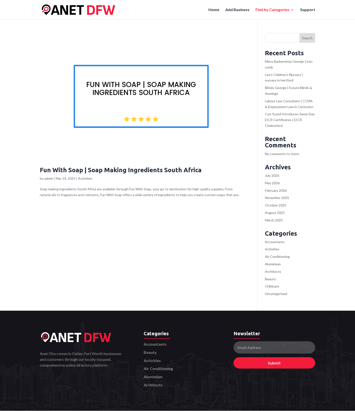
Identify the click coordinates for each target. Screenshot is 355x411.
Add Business (237, 10)
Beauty (270, 279)
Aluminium (273, 264)
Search (307, 38)
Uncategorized (276, 294)
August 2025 (275, 213)
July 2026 (272, 175)
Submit (274, 363)
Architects (273, 271)
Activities (85, 178)
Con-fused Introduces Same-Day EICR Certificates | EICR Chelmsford (290, 120)
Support (307, 10)
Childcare (272, 286)
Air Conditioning (277, 256)
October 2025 (275, 205)
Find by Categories (272, 10)
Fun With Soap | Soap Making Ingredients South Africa (121, 169)
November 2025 (277, 198)
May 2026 (272, 183)
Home (213, 10)
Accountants (275, 242)
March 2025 (274, 220)
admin (48, 178)
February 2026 (276, 190)
